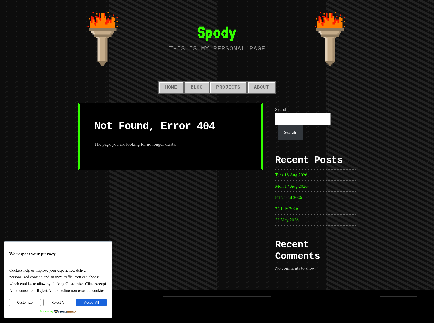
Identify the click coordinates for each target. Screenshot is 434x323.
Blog (197, 87)
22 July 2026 (286, 208)
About (261, 87)
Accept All (91, 302)
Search (281, 109)
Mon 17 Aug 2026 (291, 186)
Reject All (58, 302)
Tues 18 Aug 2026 (291, 175)
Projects (228, 87)
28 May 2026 (287, 220)
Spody (216, 31)
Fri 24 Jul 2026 (288, 197)
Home (171, 87)
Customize (25, 302)
